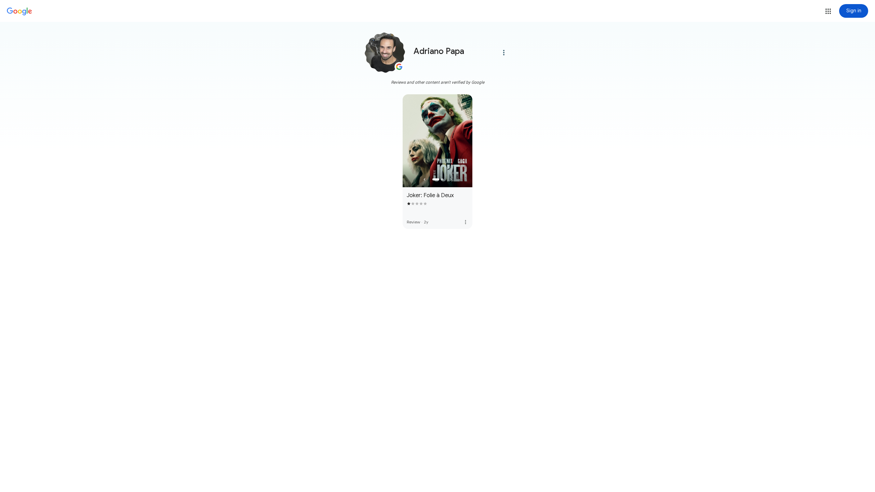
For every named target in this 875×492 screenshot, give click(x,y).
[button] (828, 11)
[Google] (19, 12)
